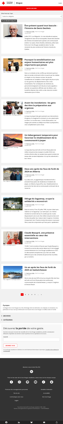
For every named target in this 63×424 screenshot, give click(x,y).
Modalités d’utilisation (46, 389)
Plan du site (16, 393)
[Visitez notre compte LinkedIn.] (27, 382)
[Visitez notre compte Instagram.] (19, 382)
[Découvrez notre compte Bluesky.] (51, 382)
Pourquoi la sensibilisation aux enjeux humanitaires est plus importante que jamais (40, 62)
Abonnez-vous (10, 345)
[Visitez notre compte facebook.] (11, 382)
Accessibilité (46, 393)
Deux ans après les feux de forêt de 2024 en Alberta (42, 170)
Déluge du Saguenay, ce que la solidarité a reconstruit (39, 200)
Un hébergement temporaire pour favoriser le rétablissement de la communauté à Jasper (41, 138)
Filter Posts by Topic (7, 13)
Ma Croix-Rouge (46, 397)
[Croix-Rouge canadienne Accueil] (7, 3)
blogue (19, 3)
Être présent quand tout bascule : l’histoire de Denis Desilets (41, 27)
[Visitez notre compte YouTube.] (35, 382)
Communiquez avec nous (16, 397)
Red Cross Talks (30, 31)
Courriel (5, 337)
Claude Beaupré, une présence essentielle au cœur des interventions (39, 235)
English (60, 3)
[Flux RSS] (31, 372)
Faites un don (31, 8)
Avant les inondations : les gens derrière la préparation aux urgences (40, 105)
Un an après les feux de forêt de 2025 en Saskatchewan (40, 268)
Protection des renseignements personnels (16, 389)
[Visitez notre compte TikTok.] (43, 382)
